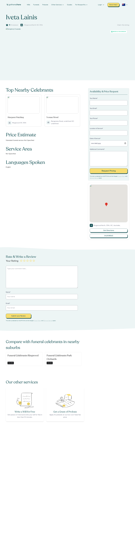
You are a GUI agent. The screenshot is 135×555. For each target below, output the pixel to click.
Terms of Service (94, 178)
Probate (45, 5)
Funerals (36, 5)
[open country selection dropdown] (124, 5)
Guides (69, 5)
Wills (28, 5)
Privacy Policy (121, 176)
